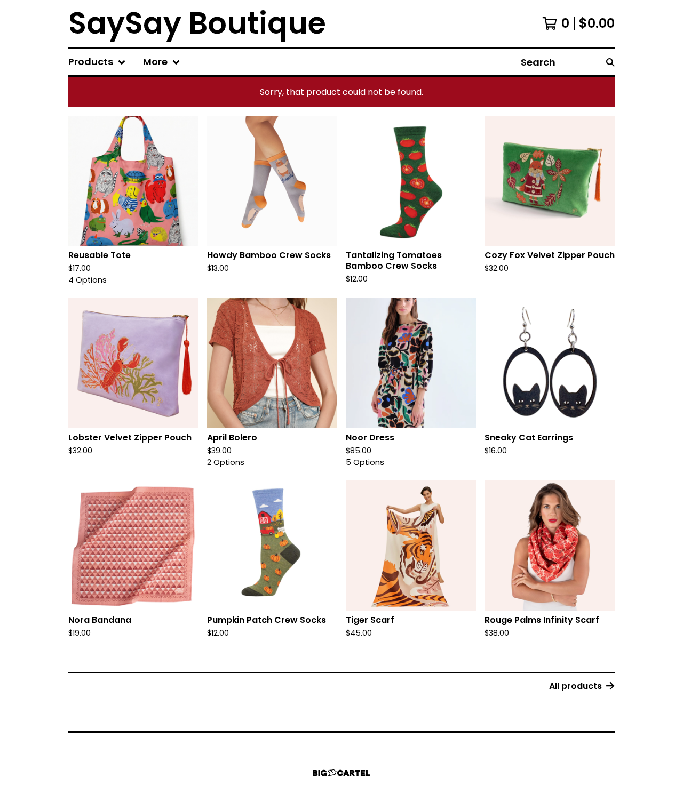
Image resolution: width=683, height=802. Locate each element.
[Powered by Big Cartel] (341, 773)
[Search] (610, 62)
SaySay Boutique (197, 23)
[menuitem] (97, 62)
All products (575, 686)
